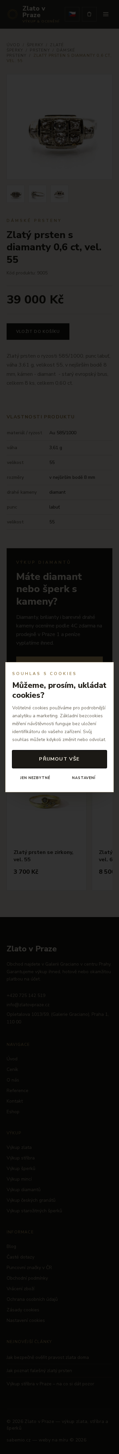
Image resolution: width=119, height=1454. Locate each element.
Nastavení (84, 777)
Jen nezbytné (35, 777)
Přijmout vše (59, 759)
